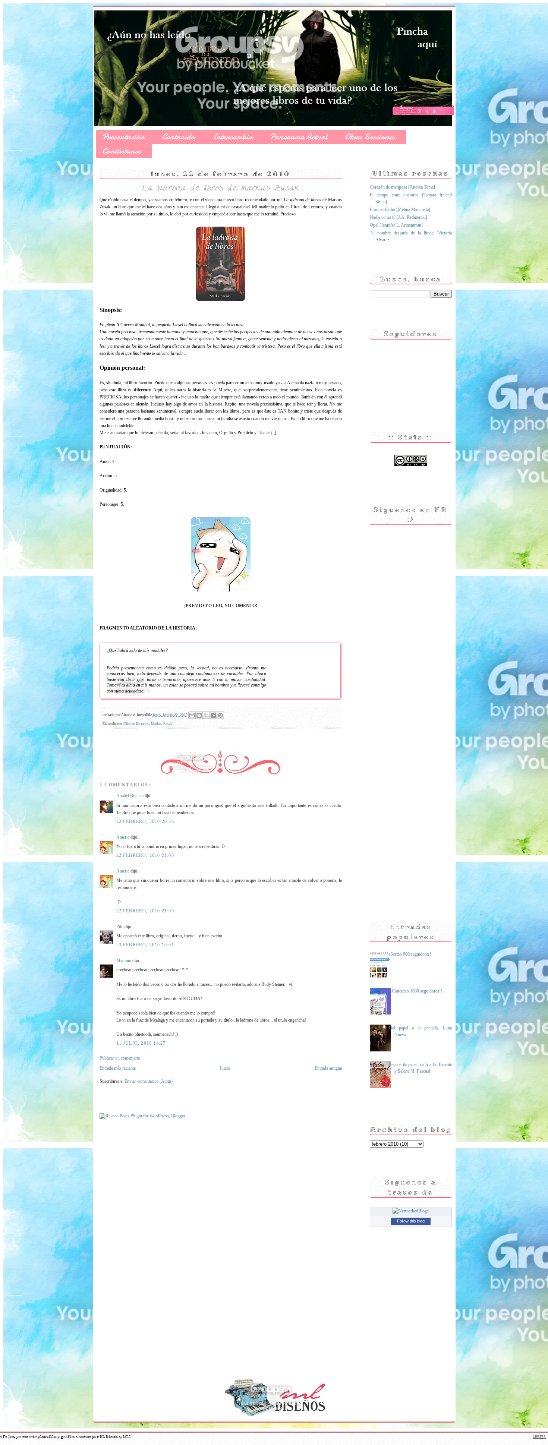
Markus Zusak (161, 724)
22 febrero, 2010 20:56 (145, 821)
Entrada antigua (328, 1068)
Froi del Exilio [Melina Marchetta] (400, 209)
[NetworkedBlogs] (411, 1211)
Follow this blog (411, 1221)
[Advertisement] (399, 778)
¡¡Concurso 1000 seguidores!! (415, 991)
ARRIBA (539, 1437)
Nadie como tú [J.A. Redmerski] (398, 217)
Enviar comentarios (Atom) (149, 1081)
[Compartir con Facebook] (213, 715)
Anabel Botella (129, 795)
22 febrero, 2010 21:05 (145, 855)
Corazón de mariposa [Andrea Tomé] (402, 187)
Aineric (122, 837)
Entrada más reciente (118, 1068)
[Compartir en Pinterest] (220, 715)
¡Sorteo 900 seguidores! (410, 954)
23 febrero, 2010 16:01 (145, 944)
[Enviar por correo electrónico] (192, 715)
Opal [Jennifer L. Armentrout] (396, 225)
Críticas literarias (136, 724)
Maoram (123, 960)
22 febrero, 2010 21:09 (145, 911)
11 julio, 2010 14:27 (141, 1043)
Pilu (119, 926)
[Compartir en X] (206, 715)
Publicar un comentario (120, 1058)
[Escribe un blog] (199, 715)
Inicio (225, 1068)
